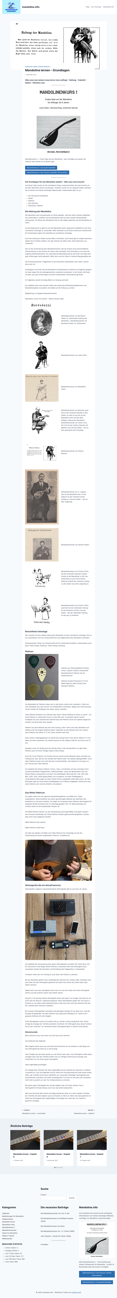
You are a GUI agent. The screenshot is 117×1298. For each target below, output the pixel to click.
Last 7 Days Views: (12, 1253)
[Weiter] (103, 1148)
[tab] (54, 1167)
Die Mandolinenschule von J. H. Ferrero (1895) (57, 1231)
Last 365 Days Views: (13, 1259)
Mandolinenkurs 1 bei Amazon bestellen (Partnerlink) (47, 172)
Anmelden (44, 1244)
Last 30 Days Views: (13, 1256)
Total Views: (10, 1262)
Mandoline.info (108, 7)
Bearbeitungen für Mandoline (13, 1216)
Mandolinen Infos (8, 1225)
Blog (87, 7)
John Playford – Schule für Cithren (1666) (56, 1236)
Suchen (43, 1195)
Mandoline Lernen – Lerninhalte (33, 1111)
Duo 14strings (96, 7)
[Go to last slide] (13, 1148)
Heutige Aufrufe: (11, 1251)
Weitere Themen (8, 1236)
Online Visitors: (11, 1248)
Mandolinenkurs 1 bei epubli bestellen (41, 168)
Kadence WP (76, 1292)
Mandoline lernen (31, 66)
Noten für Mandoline (9, 1233)
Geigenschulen (7, 1219)
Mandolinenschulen (9, 1230)
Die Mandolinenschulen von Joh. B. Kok (55, 1213)
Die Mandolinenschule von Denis (53, 1226)
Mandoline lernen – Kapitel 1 (84, 1111)
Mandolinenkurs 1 (44, 66)
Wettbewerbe (7, 1239)
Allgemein (5, 1213)
